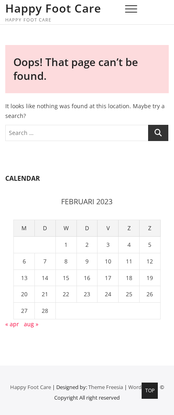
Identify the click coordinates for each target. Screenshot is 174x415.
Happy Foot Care (53, 8)
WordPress (141, 387)
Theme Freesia (105, 387)
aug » (31, 324)
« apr (12, 324)
